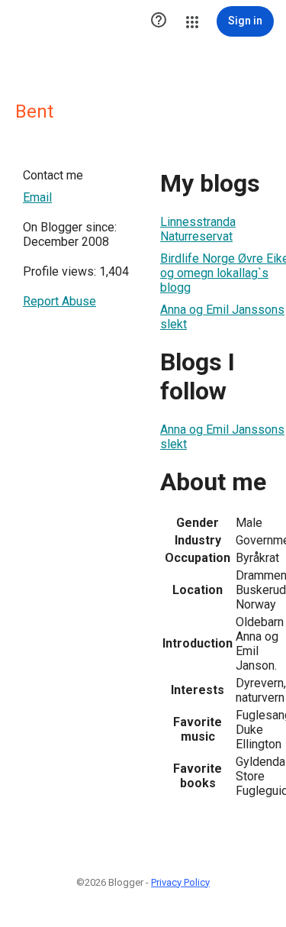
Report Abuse (59, 301)
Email (37, 197)
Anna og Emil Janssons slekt (222, 316)
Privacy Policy (180, 882)
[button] (158, 21)
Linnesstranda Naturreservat (198, 229)
